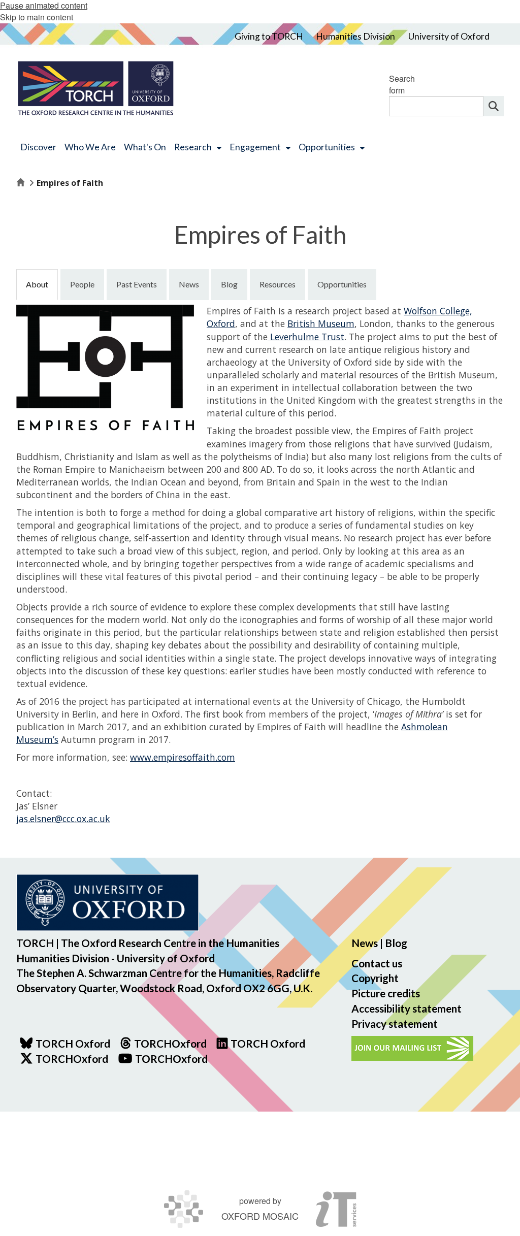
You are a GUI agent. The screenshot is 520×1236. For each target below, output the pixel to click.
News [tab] (189, 284)
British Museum (320, 323)
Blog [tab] (229, 284)
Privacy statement (394, 1023)
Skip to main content (36, 17)
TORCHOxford (72, 1058)
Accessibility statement (406, 1008)
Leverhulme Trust (306, 337)
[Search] (493, 106)
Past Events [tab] (136, 284)
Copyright (375, 977)
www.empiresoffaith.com (182, 757)
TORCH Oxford (268, 1043)
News (364, 942)
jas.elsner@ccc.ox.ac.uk (63, 818)
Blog (396, 942)
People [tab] (82, 284)
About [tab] (37, 284)
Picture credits (385, 993)
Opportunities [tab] (342, 284)
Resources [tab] (277, 284)
